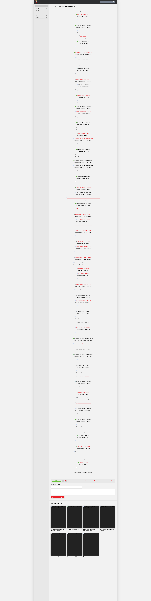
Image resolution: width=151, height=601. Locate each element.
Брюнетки (38, 13)
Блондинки (38, 12)
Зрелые (37, 17)
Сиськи (37, 8)
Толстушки (38, 15)
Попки (37, 10)
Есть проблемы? (111, 480)
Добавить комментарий (57, 497)
